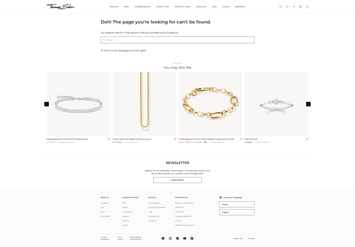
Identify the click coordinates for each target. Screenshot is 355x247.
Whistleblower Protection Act (136, 238)
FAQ (123, 203)
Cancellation (127, 212)
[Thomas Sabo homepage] (60, 6)
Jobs (102, 207)
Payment (125, 216)
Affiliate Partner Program (185, 225)
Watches (201, 6)
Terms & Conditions (105, 238)
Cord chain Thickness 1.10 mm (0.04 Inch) (132, 139)
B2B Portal (179, 207)
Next (308, 104)
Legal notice (238, 238)
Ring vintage (251, 139)
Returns (125, 207)
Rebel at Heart (183, 6)
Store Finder (105, 216)
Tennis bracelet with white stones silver (67, 139)
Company (104, 203)
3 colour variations (131, 142)
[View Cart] (307, 6)
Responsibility (154, 203)
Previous (46, 104)
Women (114, 6)
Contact (125, 225)
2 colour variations (217, 142)
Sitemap (251, 238)
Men (126, 6)
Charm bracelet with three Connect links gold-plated (206, 139)
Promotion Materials (183, 216)
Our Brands (179, 212)
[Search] (280, 6)
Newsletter (153, 221)
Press (103, 212)
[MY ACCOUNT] (300, 6)
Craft (150, 212)
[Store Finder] (294, 6)
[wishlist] (287, 6)
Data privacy (120, 238)
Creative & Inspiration (157, 207)
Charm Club (162, 6)
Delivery (125, 221)
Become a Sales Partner (184, 203)
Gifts (214, 6)
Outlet (225, 6)
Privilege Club (154, 216)
